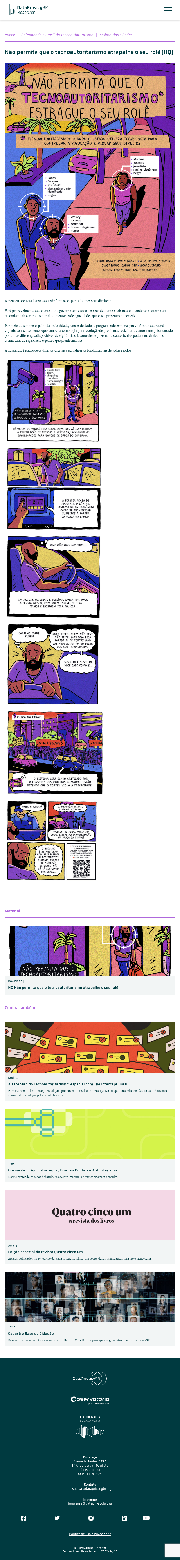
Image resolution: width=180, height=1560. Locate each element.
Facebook (23, 1518)
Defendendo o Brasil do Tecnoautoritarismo (57, 35)
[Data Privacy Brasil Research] (26, 9)
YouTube (146, 1518)
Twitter (57, 1518)
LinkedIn (125, 1518)
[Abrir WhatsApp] (169, 1549)
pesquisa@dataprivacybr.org (90, 1489)
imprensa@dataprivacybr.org (90, 1503)
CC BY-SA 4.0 (109, 1551)
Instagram (91, 1518)
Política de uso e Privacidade (90, 1534)
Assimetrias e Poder (115, 35)
